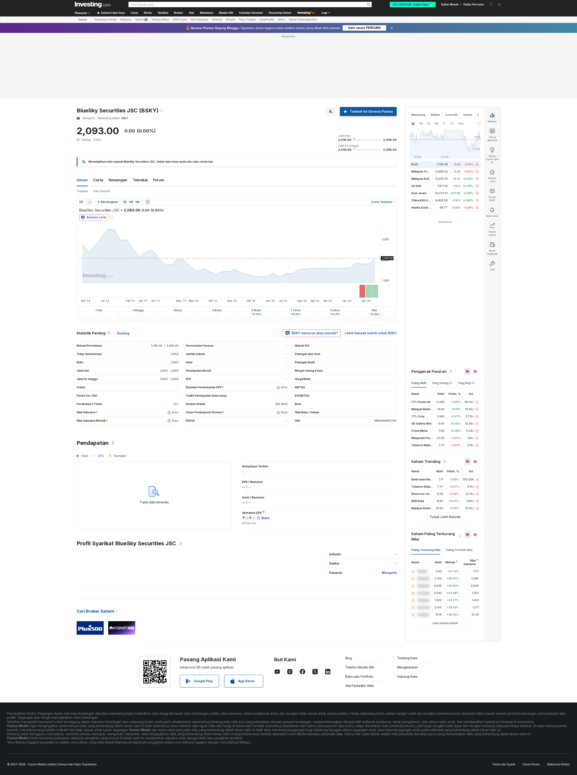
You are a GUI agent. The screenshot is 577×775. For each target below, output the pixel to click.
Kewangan (118, 180)
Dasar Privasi (531, 764)
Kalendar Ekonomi (251, 12)
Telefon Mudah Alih (359, 667)
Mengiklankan (407, 667)
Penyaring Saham (280, 12)
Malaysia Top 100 (423, 171)
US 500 (416, 186)
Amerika (217, 19)
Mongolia (389, 573)
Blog (348, 658)
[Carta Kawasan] (89, 202)
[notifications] (491, 4)
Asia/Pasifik (267, 19)
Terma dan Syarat (503, 764)
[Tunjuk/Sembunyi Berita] (147, 202)
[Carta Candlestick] (81, 202)
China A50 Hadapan (424, 200)
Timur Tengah (247, 19)
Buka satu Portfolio (359, 676)
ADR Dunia (180, 19)
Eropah (230, 19)
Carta (98, 180)
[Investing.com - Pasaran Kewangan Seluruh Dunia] (92, 4)
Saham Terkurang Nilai (302, 19)
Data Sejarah (101, 191)
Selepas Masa (160, 19)
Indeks (435, 114)
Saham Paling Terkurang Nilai (433, 536)
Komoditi (451, 114)
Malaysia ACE (420, 178)
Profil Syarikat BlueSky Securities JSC (126, 543)
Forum (158, 180)
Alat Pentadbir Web (359, 686)
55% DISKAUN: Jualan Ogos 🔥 (412, 4)
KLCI (414, 164)
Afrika (281, 19)
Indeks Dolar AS (422, 207)
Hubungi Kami (407, 676)
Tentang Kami (407, 658)
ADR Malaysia (199, 19)
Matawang (418, 114)
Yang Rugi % (466, 383)
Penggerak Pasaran (428, 371)
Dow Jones (418, 193)
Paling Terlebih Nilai (459, 550)
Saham (82, 19)
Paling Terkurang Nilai (425, 550)
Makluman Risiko (558, 764)
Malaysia (125, 19)
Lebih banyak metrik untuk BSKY (371, 333)
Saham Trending (425, 461)
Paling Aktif (418, 383)
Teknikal (140, 180)
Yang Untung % (442, 383)
